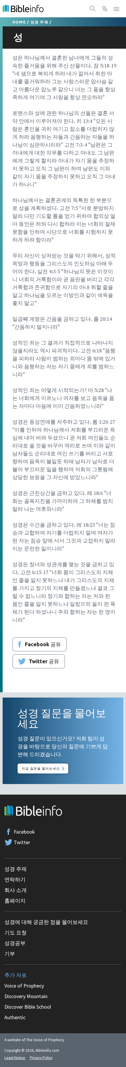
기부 (9, 953)
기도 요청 (15, 932)
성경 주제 (39, 22)
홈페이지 (14, 900)
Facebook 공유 (43, 644)
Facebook (24, 831)
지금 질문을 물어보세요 (41, 768)
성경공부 (14, 943)
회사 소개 (15, 890)
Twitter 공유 (44, 661)
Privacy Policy (41, 1057)
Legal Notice (14, 1057)
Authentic (14, 1017)
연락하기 (14, 879)
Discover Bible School (27, 1006)
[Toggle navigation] (117, 8)
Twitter (22, 842)
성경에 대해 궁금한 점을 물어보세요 (46, 922)
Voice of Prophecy (24, 985)
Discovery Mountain (25, 996)
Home (19, 22)
